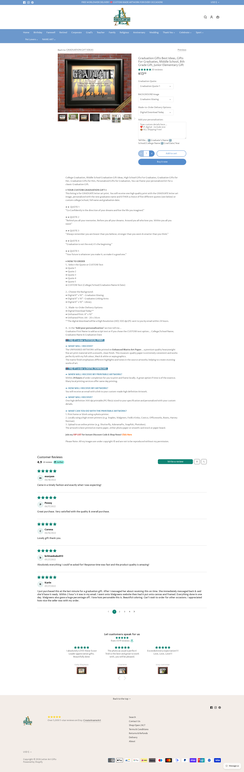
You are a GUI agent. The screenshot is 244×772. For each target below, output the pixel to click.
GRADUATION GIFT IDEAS (79, 49)
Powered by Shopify (33, 762)
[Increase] (151, 154)
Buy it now (162, 161)
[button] (145, 69)
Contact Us (134, 721)
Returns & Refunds (138, 733)
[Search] (205, 17)
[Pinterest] (32, 2)
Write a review (175, 461)
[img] (122, 637)
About (132, 741)
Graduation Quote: (147, 81)
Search (132, 717)
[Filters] (197, 461)
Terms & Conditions (138, 729)
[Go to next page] (135, 612)
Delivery (133, 737)
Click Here (127, 434)
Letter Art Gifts (48, 759)
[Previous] (53, 118)
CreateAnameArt (92, 720)
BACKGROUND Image (148, 94)
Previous (182, 49)
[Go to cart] (217, 17)
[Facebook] (24, 2)
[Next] (134, 118)
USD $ (214, 2)
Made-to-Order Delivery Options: (154, 107)
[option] (62, 117)
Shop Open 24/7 (137, 725)
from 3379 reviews (120, 640)
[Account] (211, 17)
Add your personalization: (150, 120)
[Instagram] (28, 2)
